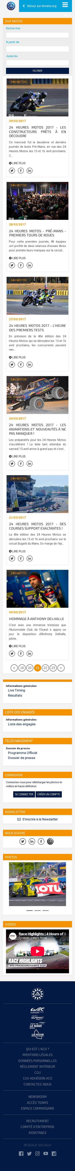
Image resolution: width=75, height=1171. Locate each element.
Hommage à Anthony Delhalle (36, 618)
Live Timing (16, 690)
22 (45, 668)
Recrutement (37, 1121)
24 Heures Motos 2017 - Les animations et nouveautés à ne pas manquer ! (37, 429)
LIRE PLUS (19, 163)
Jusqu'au (12, 56)
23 (53, 668)
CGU (37, 1072)
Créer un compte (48, 794)
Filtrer (37, 70)
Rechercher (13, 28)
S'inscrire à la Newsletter (40, 819)
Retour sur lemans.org (41, 6)
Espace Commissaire (37, 1108)
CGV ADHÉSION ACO (37, 1078)
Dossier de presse (21, 758)
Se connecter (24, 794)
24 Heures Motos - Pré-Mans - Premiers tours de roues (37, 233)
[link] (21, 1153)
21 (37, 668)
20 (30, 668)
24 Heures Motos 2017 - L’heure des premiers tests (37, 327)
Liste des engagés (22, 724)
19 (22, 668)
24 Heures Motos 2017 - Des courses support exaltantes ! (37, 526)
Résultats (15, 695)
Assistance (38, 1133)
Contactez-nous (37, 1084)
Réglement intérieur (37, 1066)
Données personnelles (37, 1061)
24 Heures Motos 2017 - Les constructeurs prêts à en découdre (37, 131)
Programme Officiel (22, 753)
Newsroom (37, 1096)
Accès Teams (37, 1102)
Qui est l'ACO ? (37, 1049)
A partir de (12, 42)
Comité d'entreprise (37, 1127)
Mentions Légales (38, 1055)
